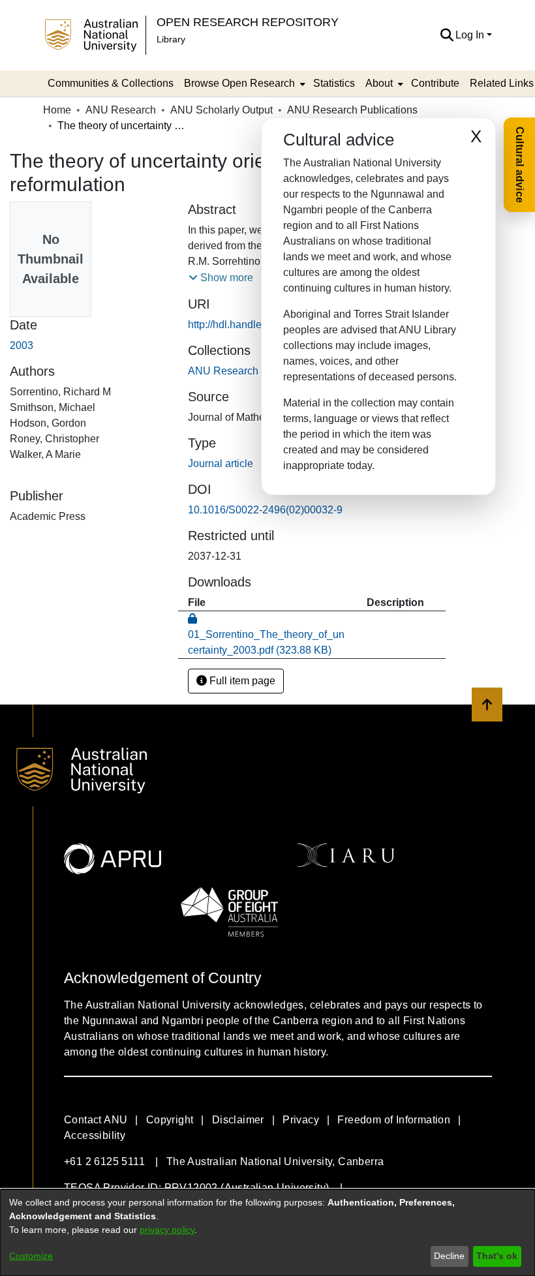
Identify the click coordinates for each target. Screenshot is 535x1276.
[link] (253, 370)
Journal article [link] (220, 463)
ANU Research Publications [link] (352, 109)
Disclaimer (238, 1119)
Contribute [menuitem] (435, 83)
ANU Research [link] (120, 109)
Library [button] (171, 39)
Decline (449, 1256)
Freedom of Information (393, 1119)
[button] (446, 35)
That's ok (496, 1256)
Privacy (301, 1119)
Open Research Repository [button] (248, 22)
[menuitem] (243, 83)
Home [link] (57, 109)
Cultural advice (519, 165)
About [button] (379, 83)
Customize (31, 1256)
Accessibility (94, 1135)
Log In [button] (471, 34)
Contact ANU (95, 1119)
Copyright (170, 1119)
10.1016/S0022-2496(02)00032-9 (265, 509)
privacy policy (167, 1229)
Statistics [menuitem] (334, 83)
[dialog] (267, 1232)
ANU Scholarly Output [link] (221, 109)
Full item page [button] (241, 680)
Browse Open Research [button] (239, 83)
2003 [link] (21, 345)
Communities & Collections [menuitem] (111, 83)
